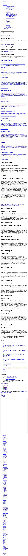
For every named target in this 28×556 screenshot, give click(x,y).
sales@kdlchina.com (10, 379)
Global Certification (5, 204)
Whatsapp (3, 396)
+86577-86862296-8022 (11, 377)
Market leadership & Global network (11, 205)
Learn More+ (3, 199)
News (4, 19)
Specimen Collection (10, 8)
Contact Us (5, 28)
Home (4, 3)
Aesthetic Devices (9, 13)
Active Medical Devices (11, 16)
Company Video (9, 27)
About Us (5, 23)
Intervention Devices (10, 9)
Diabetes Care (9, 7)
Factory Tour (8, 26)
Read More (3, 173)
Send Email (3, 395)
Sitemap (22, 391)
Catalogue (8, 21)
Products (5, 5)
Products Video (9, 22)
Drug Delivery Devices (10, 6)
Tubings (7, 10)
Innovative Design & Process (15, 204)
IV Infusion (8, 12)
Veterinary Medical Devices (11, 14)
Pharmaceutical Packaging (11, 15)
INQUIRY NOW (4, 383)
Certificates (8, 25)
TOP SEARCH (7, 392)
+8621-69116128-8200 (11, 376)
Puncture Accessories (10, 18)
